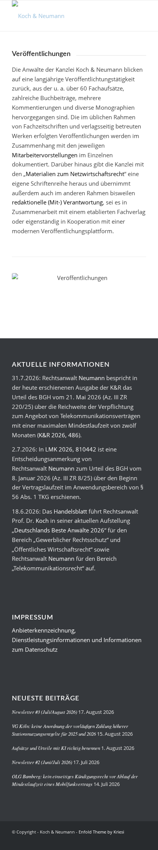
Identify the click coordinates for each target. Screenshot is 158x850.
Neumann (92, 378)
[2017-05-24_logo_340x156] (65, 15)
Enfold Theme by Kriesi (101, 832)
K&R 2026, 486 (59, 435)
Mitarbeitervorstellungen (44, 155)
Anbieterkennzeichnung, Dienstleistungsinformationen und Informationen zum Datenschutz (77, 639)
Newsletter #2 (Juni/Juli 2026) (42, 762)
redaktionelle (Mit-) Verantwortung (57, 202)
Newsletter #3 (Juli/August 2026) (44, 711)
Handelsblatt (70, 511)
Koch (42, 520)
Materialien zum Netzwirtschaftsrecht (75, 174)
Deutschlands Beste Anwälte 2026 (59, 530)
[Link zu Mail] (140, 840)
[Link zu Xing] (117, 840)
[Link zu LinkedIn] (129, 840)
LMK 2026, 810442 (70, 449)
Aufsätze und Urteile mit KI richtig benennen (56, 748)
